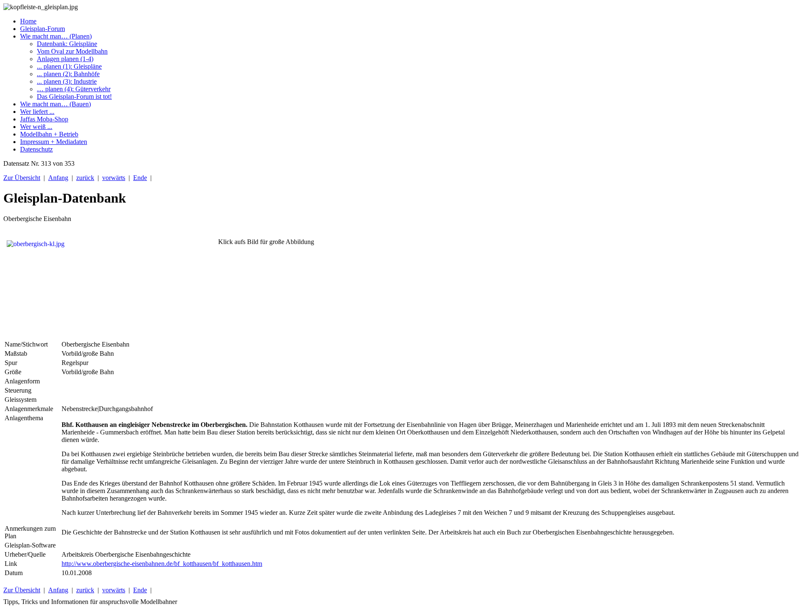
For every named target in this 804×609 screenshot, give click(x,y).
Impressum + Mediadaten (53, 141)
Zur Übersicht (21, 177)
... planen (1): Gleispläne (69, 66)
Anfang (58, 177)
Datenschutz (36, 149)
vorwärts (113, 177)
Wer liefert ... (37, 111)
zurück (85, 177)
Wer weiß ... (36, 126)
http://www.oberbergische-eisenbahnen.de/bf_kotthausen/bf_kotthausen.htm (162, 563)
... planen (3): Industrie (67, 81)
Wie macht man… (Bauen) (55, 104)
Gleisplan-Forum (42, 28)
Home (28, 21)
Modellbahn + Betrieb (49, 134)
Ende (140, 177)
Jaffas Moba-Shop (44, 119)
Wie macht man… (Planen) (56, 36)
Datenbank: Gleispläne (67, 43)
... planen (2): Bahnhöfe (68, 73)
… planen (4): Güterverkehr (74, 89)
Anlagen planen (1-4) (65, 58)
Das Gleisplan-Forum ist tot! (74, 96)
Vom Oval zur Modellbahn (72, 51)
